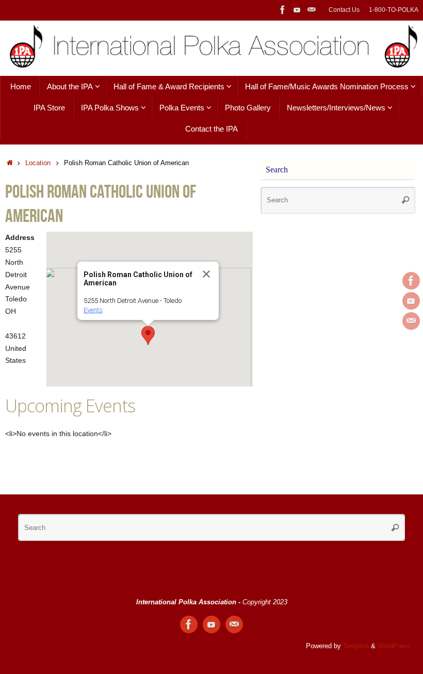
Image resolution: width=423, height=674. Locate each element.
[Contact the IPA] (311, 10)
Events (93, 310)
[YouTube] (297, 10)
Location (38, 163)
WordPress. (395, 646)
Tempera (356, 646)
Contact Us (344, 9)
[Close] (206, 274)
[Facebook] (282, 10)
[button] (148, 335)
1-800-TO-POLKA (393, 9)
